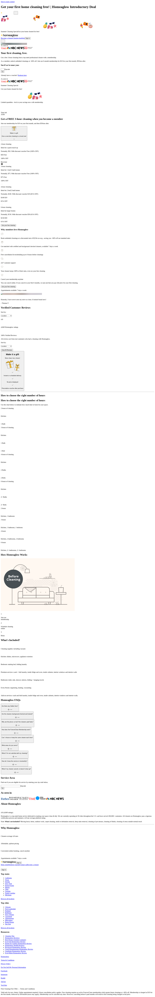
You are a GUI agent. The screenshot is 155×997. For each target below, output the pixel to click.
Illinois (7, 887)
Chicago (8, 907)
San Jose (8, 924)
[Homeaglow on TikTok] (9, 868)
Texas (7, 880)
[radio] (77, 150)
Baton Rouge (9, 922)
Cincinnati (8, 916)
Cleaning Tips (9, 936)
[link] (14, 133)
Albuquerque (9, 918)
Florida (7, 882)
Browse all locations (7, 899)
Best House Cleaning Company (15, 940)
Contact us (23, 865)
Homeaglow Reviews (12, 938)
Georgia (7, 891)
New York (8, 884)
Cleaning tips (17, 38)
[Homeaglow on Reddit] (7, 868)
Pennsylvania (9, 885)
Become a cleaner (7, 38)
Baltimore (8, 913)
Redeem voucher (14, 865)
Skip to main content (8, 2)
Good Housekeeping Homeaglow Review (19, 949)
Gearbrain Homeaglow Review (15, 951)
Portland (8, 911)
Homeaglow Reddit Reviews (14, 945)
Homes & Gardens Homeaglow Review (18, 943)
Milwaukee (9, 920)
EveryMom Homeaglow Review (16, 953)
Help (23, 38)
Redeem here (22, 75)
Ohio (6, 889)
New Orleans (9, 915)
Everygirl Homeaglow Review (15, 942)
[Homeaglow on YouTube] (12, 868)
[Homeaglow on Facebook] (2, 868)
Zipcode (7, 69)
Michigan (8, 895)
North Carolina (10, 893)
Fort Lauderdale (10, 909)
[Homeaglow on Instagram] (4, 868)
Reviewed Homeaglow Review (15, 947)
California (8, 878)
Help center (5, 865)
